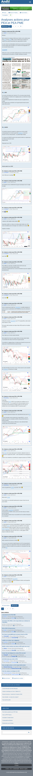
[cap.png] (16, 195)
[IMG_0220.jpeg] (16, 73)
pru (6, 547)
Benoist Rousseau (8, 667)
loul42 (5, 630)
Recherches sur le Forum (7, 723)
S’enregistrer (5, 15)
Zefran (5, 648)
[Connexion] (10, 15)
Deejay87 (6, 654)
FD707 (5, 616)
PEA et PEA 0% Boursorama (8, 628)
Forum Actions (24, 12)
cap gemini (4, 49)
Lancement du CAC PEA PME (9, 614)
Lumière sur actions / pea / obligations (10, 640)
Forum (4, 12)
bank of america (5, 528)
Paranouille (6, 661)
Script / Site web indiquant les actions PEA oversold (13, 653)
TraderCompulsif (7, 673)
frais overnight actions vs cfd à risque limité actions (14, 665)
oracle (8, 525)
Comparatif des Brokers (7, 720)
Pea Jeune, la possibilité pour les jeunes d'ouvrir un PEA (15, 634)
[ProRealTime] (16, 8)
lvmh (10, 401)
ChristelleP (6, 636)
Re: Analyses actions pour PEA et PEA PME (12, 171)
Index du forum (6, 678)
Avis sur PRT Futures (7, 714)
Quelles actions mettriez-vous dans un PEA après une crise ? (16, 646)
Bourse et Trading (14, 12)
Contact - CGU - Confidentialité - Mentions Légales (17, 768)
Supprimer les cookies (18, 678)
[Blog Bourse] (5, 2)
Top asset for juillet (6, 699)
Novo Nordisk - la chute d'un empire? (10, 697)
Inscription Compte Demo (7, 717)
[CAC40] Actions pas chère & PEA (10, 659)
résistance (20, 133)
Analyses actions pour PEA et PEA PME (15, 21)
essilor (12, 487)
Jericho (5, 642)
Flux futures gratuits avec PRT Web (10, 712)
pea (5, 39)
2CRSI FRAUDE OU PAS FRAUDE (10, 688)
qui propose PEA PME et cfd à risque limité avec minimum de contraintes (16, 621)
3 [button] (15, 26)
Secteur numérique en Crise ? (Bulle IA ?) (11, 691)
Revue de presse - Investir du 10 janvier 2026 (12, 694)
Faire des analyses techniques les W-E (11, 671)
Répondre (5, 26)
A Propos (17, 765)
